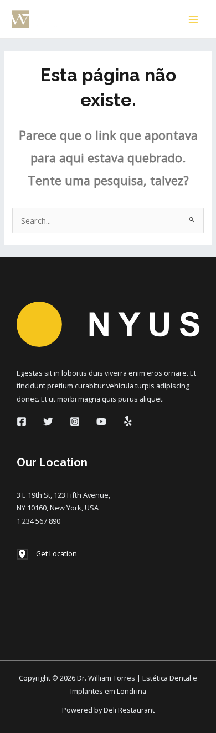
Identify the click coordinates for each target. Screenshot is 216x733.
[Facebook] (22, 421)
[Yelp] (128, 421)
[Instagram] (75, 421)
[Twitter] (48, 421)
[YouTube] (101, 421)
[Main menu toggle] (193, 19)
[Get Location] (47, 554)
